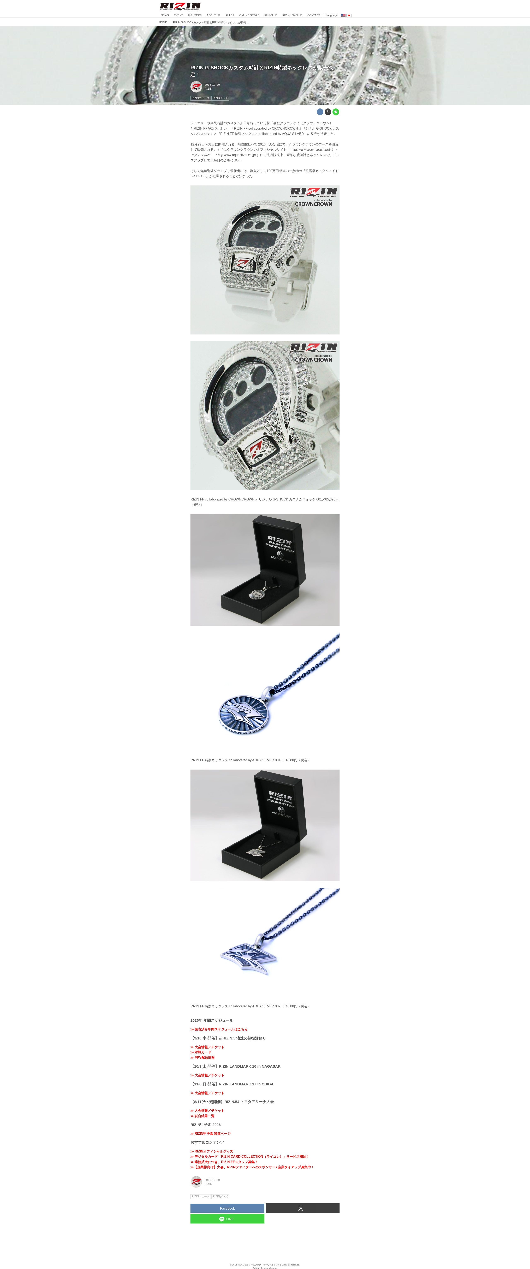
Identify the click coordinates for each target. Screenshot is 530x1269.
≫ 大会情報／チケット (207, 1047)
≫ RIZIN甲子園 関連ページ (210, 1133)
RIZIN (208, 88)
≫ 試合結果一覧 (202, 1116)
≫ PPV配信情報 (202, 1057)
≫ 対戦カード (200, 1052)
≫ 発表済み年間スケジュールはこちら (219, 1029)
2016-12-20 (212, 84)
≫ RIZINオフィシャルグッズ (211, 1151)
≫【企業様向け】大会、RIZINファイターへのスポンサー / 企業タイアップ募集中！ (252, 1167)
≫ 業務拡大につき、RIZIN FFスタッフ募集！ (224, 1162)
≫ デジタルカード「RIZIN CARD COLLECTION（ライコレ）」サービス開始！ (250, 1156)
